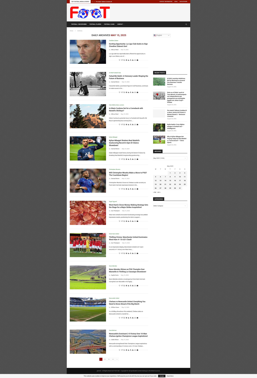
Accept (162, 376)
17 (180, 180)
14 (165, 180)
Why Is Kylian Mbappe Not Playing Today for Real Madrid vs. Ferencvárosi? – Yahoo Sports (176, 139)
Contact (120, 24)
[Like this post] (119, 60)
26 (155, 188)
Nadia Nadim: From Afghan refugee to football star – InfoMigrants (175, 126)
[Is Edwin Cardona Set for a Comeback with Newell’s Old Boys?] (88, 116)
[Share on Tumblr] (130, 60)
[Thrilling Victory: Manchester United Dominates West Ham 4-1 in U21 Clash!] (88, 245)
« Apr (154, 192)
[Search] (186, 24)
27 (160, 188)
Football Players (95, 24)
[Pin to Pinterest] (126, 60)
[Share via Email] (137, 60)
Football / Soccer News (79, 24)
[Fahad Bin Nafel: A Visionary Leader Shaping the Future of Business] (88, 84)
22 (170, 184)
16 (175, 180)
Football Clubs (109, 24)
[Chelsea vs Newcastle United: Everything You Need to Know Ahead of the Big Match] (88, 309)
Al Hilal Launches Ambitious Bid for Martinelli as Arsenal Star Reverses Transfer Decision (176, 81)
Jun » (159, 192)
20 (160, 184)
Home (71, 31)
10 (180, 177)
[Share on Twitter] (124, 60)
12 (155, 180)
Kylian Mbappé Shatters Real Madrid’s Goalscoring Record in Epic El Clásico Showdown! (124, 142)
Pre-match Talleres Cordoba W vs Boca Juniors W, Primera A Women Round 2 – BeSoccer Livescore (177, 113)
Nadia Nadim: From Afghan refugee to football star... (109, 1)
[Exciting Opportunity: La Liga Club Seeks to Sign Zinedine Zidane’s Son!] (88, 52)
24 (180, 184)
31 (180, 188)
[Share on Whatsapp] (135, 60)
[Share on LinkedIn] (128, 60)
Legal (176, 1)
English (159, 35)
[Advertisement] (150, 12)
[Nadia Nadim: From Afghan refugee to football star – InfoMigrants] (159, 128)
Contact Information (166, 1)
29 (170, 188)
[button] (92, 1)
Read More (170, 376)
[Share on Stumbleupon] (133, 60)
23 (175, 184)
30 (175, 188)
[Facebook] (181, 24)
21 (165, 184)
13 (160, 180)
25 (185, 184)
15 (170, 180)
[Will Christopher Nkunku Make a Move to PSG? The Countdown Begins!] (88, 181)
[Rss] (183, 24)
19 (155, 184)
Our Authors (183, 1)
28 (165, 188)
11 (185, 177)
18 (185, 180)
